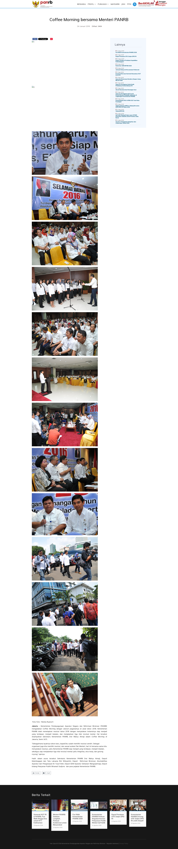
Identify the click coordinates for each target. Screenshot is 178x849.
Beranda (81, 4)
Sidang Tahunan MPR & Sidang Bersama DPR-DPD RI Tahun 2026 (127, 106)
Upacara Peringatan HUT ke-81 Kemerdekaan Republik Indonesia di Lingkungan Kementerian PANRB (126, 95)
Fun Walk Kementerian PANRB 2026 (126, 52)
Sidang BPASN (120, 111)
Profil (91, 4)
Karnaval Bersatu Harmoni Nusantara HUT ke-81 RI (128, 74)
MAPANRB (115, 4)
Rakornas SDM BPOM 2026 (124, 65)
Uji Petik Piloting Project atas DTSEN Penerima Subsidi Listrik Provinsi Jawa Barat (127, 116)
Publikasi (102, 4)
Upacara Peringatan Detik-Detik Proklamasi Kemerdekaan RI (125, 85)
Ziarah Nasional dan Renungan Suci (126, 90)
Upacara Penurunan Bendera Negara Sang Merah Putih (128, 79)
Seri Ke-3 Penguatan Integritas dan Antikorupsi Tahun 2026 (126, 122)
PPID (129, 4)
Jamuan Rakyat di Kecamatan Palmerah (127, 70)
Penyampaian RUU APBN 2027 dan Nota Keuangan (127, 101)
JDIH (123, 4)
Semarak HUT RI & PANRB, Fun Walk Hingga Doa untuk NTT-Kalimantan (40, 819)
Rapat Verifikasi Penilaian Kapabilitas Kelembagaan (126, 61)
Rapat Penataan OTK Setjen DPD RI (126, 56)
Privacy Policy (124, 843)
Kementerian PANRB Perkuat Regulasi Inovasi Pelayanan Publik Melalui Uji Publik (99, 819)
